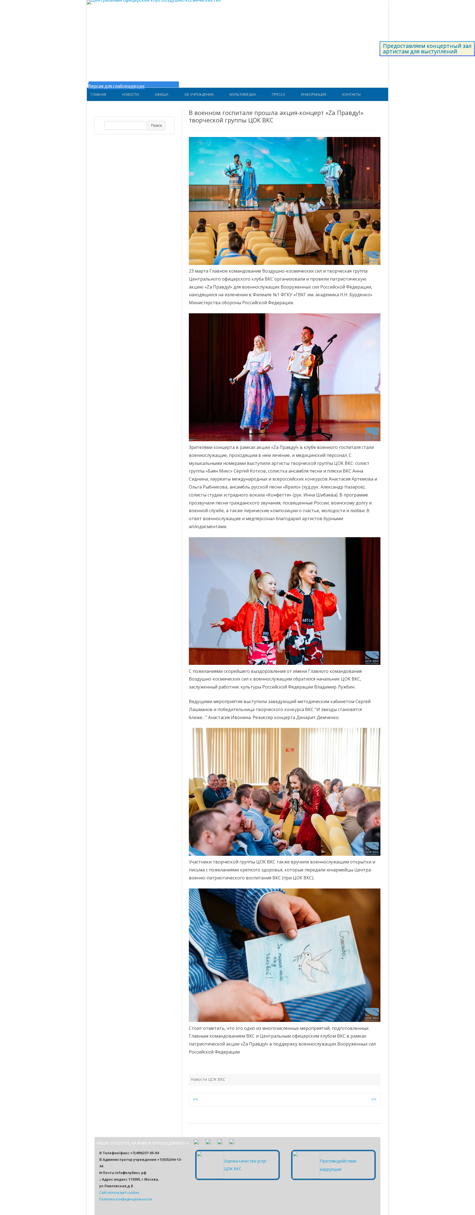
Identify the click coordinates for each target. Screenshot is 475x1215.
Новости (130, 94)
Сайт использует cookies (119, 1192)
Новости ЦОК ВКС (208, 1079)
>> (373, 1099)
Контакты (351, 94)
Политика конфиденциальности (125, 1199)
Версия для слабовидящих (116, 86)
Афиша (161, 94)
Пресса (278, 94)
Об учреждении (199, 94)
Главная (98, 94)
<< (195, 1099)
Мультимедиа (243, 94)
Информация (313, 94)
